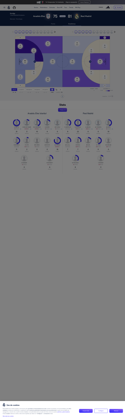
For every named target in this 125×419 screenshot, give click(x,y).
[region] (62, 410)
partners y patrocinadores (63, 412)
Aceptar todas (86, 410)
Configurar (100, 410)
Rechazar (116, 410)
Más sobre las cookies (8, 416)
